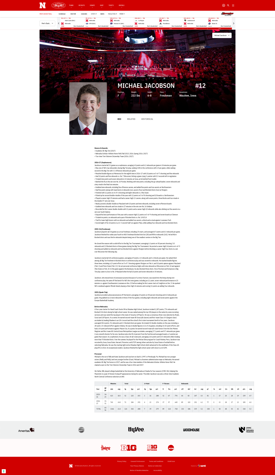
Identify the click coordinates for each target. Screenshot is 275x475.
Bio (119, 119)
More (121, 14)
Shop (101, 5)
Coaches (84, 14)
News (102, 14)
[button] (58, 23)
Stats (93, 14)
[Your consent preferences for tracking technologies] (4, 471)
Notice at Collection (155, 466)
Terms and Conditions (156, 461)
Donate (92, 5)
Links (72, 28)
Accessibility (158, 470)
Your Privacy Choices (137, 466)
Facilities (112, 14)
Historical (147, 119)
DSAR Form (171, 461)
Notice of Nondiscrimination (139, 470)
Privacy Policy (121, 461)
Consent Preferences (138, 461)
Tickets (111, 5)
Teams (71, 5)
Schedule (62, 14)
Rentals (121, 5)
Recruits (82, 5)
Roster (73, 14)
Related (131, 119)
